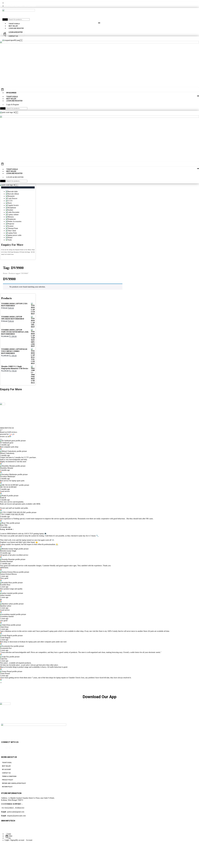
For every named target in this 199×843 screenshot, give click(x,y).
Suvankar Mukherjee (7, 476)
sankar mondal (5, 595)
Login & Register (12, 105)
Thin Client (12, 231)
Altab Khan (4, 627)
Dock (10, 203)
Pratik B (3, 498)
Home (5, 273)
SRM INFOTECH (7, 428)
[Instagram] (10, 748)
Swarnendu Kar (6, 648)
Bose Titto (3, 525)
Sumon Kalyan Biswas (8, 574)
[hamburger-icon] (198, 168)
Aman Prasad (5, 673)
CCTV (10, 201)
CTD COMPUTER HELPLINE (12, 514)
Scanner (10, 226)
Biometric (11, 196)
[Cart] (13, 34)
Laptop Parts (12, 233)
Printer (10, 238)
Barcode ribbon (13, 194)
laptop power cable (14, 235)
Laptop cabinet (13, 214)
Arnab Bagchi (5, 638)
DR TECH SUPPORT (8, 487)
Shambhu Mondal (6, 468)
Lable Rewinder (13, 212)
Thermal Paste (13, 228)
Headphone (12, 208)
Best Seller (13, 26)
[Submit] (5, 19)
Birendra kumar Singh (8, 551)
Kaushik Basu (5, 585)
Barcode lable (13, 191)
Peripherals (12, 219)
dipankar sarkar (5, 606)
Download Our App (99, 696)
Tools (10, 240)
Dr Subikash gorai (6, 443)
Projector (11, 224)
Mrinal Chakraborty (7, 453)
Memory (11, 217)
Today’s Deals (14, 24)
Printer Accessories (14, 221)
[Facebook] (6, 748)
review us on (4, 436)
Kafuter (10, 210)
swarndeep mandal (7, 616)
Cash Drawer (12, 198)
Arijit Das (3, 659)
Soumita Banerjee (6, 561)
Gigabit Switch (13, 205)
